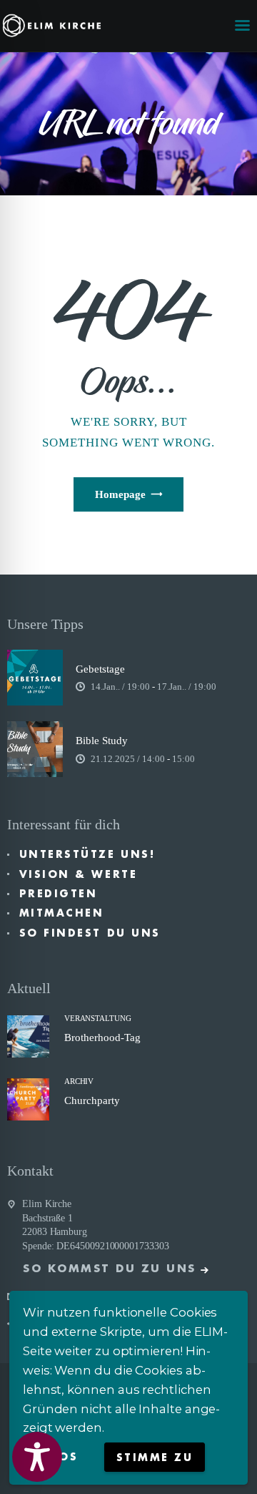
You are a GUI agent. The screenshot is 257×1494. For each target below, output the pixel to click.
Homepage (120, 494)
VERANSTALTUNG (97, 1018)
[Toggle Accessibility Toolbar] (37, 1456)
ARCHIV (79, 1081)
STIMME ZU (154, 1457)
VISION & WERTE (78, 874)
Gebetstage (100, 669)
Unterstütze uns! (87, 854)
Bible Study (102, 740)
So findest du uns (90, 933)
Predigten (58, 894)
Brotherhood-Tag (102, 1037)
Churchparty (92, 1100)
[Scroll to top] (232, 1459)
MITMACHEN (61, 913)
